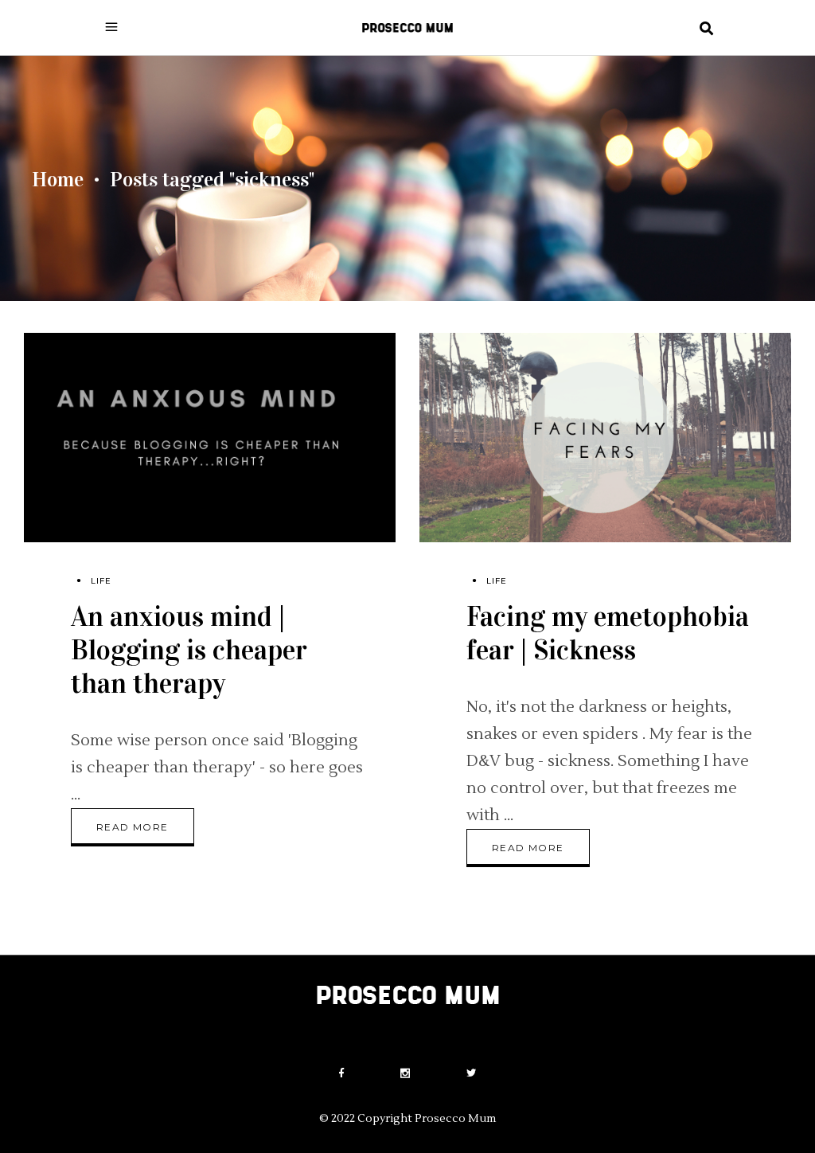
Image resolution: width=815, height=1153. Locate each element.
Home (58, 179)
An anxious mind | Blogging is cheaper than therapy (189, 650)
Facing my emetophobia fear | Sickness (607, 633)
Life (101, 581)
